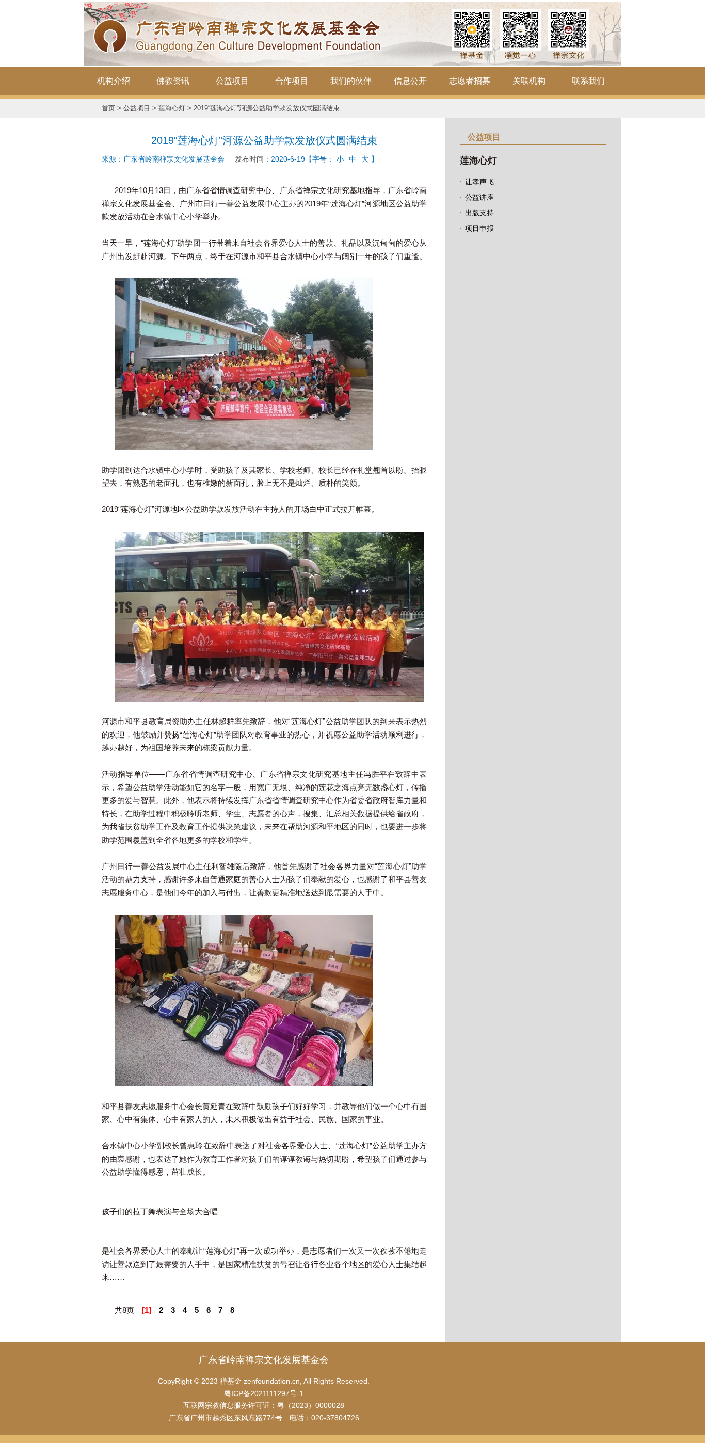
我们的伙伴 (351, 80)
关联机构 (529, 80)
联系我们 (588, 80)
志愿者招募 (469, 80)
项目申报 (479, 228)
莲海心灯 (171, 108)
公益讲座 (479, 197)
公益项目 (232, 80)
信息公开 (410, 80)
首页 (108, 108)
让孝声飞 (479, 182)
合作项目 (291, 80)
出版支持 (479, 213)
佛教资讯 (172, 80)
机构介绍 (113, 80)
